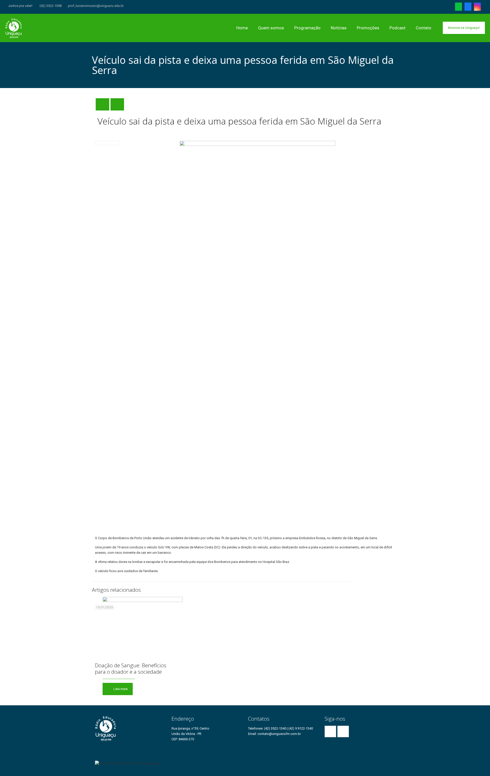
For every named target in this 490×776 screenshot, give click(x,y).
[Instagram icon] (477, 7)
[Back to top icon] (393, 761)
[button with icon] (330, 731)
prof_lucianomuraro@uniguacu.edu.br (96, 6)
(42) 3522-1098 (50, 6)
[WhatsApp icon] (458, 7)
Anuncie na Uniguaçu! (464, 28)
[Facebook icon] (467, 7)
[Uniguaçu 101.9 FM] (13, 28)
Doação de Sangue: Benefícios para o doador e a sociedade (130, 668)
